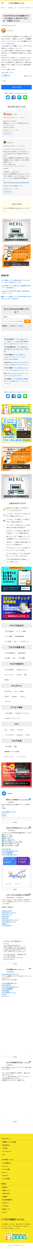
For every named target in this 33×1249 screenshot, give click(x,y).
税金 (21, 379)
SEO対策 (15, 349)
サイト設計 (10, 344)
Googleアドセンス (9, 357)
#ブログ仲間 (5, 925)
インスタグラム (9, 735)
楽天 (11, 359)
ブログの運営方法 (22, 347)
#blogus (4, 923)
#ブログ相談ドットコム (9, 812)
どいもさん (10, 30)
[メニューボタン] (2, 3)
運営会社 (4, 1187)
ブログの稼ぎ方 (20, 354)
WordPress (16, 362)
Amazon (6, 359)
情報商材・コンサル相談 (12, 751)
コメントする (16, 87)
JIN (22, 362)
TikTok (19, 375)
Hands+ (4, 1212)
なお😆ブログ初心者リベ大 (14, 828)
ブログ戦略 (21, 658)
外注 (21, 349)
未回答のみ (13, 326)
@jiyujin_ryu (21, 969)
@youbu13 (27, 1062)
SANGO (26, 362)
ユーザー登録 (6, 1169)
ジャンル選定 (16, 341)
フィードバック (21, 756)
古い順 (20, 326)
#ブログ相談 (5, 990)
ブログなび (5, 1206)
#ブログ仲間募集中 (7, 853)
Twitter (14, 373)
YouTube (20, 373)
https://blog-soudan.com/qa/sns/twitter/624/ (16, 182)
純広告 (16, 359)
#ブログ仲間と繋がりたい (9, 854)
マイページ (5, 1166)
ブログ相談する (6, 1163)
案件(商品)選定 (19, 636)
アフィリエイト (20, 357)
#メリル (4, 813)
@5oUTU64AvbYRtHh (25, 799)
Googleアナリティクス (22, 713)
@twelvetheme (27, 828)
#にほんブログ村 (7, 911)
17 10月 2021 (10, 971)
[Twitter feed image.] (16, 818)
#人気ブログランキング (9, 912)
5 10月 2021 (10, 1065)
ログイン (20, 208)
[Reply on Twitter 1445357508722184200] (2, 1121)
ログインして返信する (19, 117)
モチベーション (20, 381)
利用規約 (4, 1196)
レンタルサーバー (23, 344)
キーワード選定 (21, 631)
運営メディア (6, 1190)
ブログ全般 (16, 379)
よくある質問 (6, 1178)
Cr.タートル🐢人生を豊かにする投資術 (17, 895)
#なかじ (4, 815)
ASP (15, 344)
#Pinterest (5, 918)
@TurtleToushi (10, 897)
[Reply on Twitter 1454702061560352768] (2, 964)
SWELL (7, 364)
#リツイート (5, 996)
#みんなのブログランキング (10, 920)
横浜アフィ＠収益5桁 (12, 799)
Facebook (13, 375)
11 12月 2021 (11, 830)
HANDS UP (5, 1203)
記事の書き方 (8, 349)
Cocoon (18, 364)
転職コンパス (6, 1209)
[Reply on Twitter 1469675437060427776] (2, 889)
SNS (15, 25)
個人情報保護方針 (7, 1199)
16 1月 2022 (11, 802)
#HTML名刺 (5, 916)
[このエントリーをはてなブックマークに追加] (19, 99)
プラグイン (25, 364)
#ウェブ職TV (8, 840)
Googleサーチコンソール (20, 370)
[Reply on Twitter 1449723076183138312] (2, 1057)
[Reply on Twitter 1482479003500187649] (2, 822)
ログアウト (5, 1175)
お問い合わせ (6, 1193)
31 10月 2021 (19, 897)
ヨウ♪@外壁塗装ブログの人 (14, 1062)
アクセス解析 (18, 368)
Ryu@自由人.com (11, 969)
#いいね (4, 994)
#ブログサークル (7, 914)
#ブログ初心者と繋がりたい (10, 851)
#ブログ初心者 (6, 849)
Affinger (12, 364)
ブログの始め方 (20, 339)
